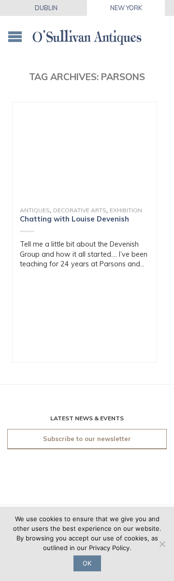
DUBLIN (46, 8)
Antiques (35, 210)
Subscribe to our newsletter (87, 439)
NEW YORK (126, 8)
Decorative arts (79, 210)
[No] (162, 544)
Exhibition (126, 210)
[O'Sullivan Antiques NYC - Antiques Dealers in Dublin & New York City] (87, 34)
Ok (87, 563)
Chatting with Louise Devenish (74, 218)
